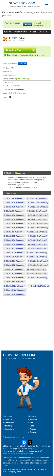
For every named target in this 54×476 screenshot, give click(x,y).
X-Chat (33, 32)
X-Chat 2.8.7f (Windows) (37, 199)
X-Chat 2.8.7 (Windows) (13, 211)
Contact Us (9, 423)
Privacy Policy (33, 469)
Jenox (18, 472)
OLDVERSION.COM (22, 3)
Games (33, 432)
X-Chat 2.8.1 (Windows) (13, 232)
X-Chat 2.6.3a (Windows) (14, 249)
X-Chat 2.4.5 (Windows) (13, 269)
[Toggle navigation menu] (46, 4)
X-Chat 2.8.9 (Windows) (13, 199)
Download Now (14, 50)
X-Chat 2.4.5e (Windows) (37, 257)
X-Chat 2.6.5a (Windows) (14, 244)
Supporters (9, 429)
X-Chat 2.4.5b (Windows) (14, 265)
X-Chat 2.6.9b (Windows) (14, 236)
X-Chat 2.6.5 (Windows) (37, 244)
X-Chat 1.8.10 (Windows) (14, 294)
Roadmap (8, 426)
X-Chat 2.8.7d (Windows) (38, 203)
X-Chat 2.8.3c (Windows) (14, 228)
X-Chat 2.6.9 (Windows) (37, 236)
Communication (20, 32)
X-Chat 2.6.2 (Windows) (13, 253)
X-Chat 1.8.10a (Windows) (14, 290)
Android (33, 429)
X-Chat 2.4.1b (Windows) (37, 274)
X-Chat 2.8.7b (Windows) (14, 207)
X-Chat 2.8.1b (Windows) (38, 228)
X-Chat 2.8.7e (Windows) (14, 203)
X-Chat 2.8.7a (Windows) (38, 207)
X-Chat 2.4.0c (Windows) (14, 282)
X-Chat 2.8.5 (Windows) (37, 219)
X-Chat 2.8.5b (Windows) (38, 215)
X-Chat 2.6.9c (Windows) (37, 232)
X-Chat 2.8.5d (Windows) (37, 211)
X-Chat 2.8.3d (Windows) (38, 224)
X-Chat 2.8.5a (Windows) (14, 219)
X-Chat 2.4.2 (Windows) (13, 274)
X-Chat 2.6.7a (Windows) (14, 240)
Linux (32, 426)
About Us (8, 420)
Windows (8, 32)
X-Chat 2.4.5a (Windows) (38, 265)
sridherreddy (19, 89)
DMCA (43, 469)
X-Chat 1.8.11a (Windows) (14, 286)
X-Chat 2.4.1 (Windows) (37, 278)
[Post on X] (10, 97)
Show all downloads (38, 24)
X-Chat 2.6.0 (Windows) (13, 257)
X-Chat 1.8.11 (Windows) (39, 286)
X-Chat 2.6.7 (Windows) (37, 240)
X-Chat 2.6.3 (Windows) (37, 249)
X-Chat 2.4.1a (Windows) (14, 278)
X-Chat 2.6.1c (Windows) (37, 253)
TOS (4, 472)
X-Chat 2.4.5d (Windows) (14, 261)
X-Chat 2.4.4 (16, 38)
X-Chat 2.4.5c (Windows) (38, 261)
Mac (31, 423)
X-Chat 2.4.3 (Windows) (36, 269)
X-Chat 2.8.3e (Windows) (14, 224)
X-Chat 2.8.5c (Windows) (14, 215)
